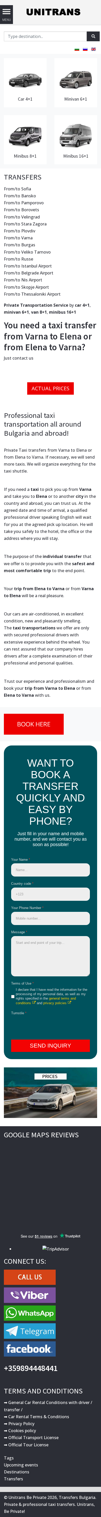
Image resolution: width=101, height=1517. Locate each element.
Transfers (13, 1479)
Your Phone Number (27, 908)
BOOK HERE (34, 724)
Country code (22, 884)
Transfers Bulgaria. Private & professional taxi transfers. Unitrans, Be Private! (50, 1504)
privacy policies (55, 1003)
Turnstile (18, 1013)
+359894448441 (31, 1368)
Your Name (20, 860)
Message (19, 932)
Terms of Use (22, 983)
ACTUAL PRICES (50, 388)
